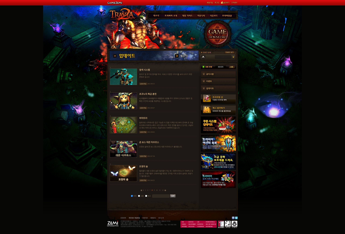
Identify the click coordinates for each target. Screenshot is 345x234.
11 (160, 190)
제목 (135, 196)
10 (157, 190)
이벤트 (209, 81)
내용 (142, 196)
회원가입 (210, 3)
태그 (149, 196)
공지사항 (210, 74)
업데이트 (210, 88)
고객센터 (234, 3)
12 (163, 190)
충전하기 (226, 3)
